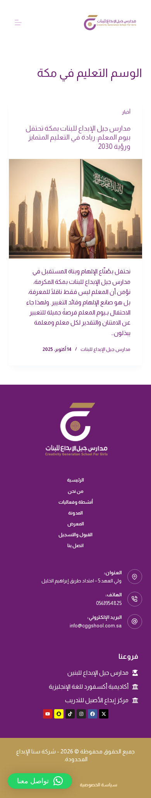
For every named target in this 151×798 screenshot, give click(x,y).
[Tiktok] (70, 714)
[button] (40, 781)
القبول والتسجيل (75, 534)
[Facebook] (92, 714)
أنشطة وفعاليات (75, 502)
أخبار (126, 112)
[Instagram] (81, 714)
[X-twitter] (103, 714)
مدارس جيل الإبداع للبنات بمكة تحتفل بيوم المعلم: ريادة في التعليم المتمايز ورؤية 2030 (78, 137)
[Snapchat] (58, 714)
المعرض (75, 524)
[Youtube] (47, 714)
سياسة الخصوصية (98, 785)
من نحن (76, 491)
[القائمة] (18, 22)
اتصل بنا (75, 545)
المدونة (75, 513)
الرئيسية (75, 480)
